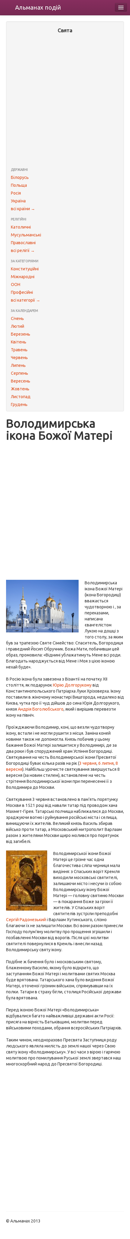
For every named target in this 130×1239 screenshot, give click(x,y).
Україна (18, 200)
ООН (15, 284)
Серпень (19, 373)
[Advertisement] (65, 101)
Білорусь (20, 177)
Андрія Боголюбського (40, 709)
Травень (19, 349)
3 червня (87, 763)
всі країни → (23, 208)
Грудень (19, 404)
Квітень (18, 342)
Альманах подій (38, 7)
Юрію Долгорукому (72, 685)
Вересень (20, 381)
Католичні (21, 227)
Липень (18, 365)
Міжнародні (22, 276)
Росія (16, 193)
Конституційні (25, 268)
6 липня (106, 763)
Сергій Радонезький (26, 919)
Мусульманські (26, 234)
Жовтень (20, 388)
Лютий (17, 326)
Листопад (21, 396)
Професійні (22, 292)
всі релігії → (23, 250)
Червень (19, 357)
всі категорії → (25, 300)
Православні (23, 242)
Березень (20, 334)
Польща (19, 185)
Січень (17, 318)
